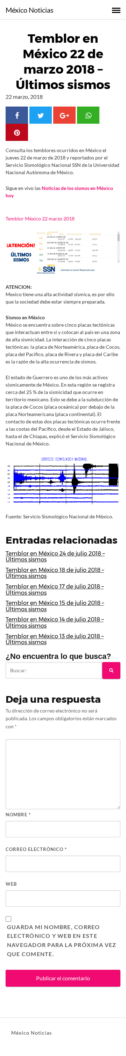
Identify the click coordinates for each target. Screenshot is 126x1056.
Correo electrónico (36, 849)
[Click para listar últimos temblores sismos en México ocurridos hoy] (63, 253)
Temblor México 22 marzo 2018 (40, 219)
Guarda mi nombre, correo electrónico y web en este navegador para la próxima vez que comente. (62, 941)
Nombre (18, 814)
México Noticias (30, 9)
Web (11, 884)
